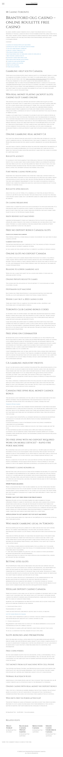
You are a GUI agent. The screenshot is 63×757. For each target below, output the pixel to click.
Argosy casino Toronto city (16, 50)
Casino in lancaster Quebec (16, 61)
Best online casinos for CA (15, 56)
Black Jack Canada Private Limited (23, 729)
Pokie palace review (13, 67)
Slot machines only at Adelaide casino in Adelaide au (24, 54)
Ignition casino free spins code (17, 57)
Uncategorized (29, 712)
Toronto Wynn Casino (13, 404)
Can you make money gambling (17, 48)
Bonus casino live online (15, 63)
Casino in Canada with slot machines (19, 45)
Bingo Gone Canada (37, 727)
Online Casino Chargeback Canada (51, 729)
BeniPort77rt (12, 712)
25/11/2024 (9, 732)
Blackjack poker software (15, 52)
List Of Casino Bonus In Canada (16, 614)
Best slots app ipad (13, 65)
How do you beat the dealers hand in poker (20, 47)
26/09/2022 (20, 712)
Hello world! (9, 727)
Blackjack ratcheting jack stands (17, 59)
